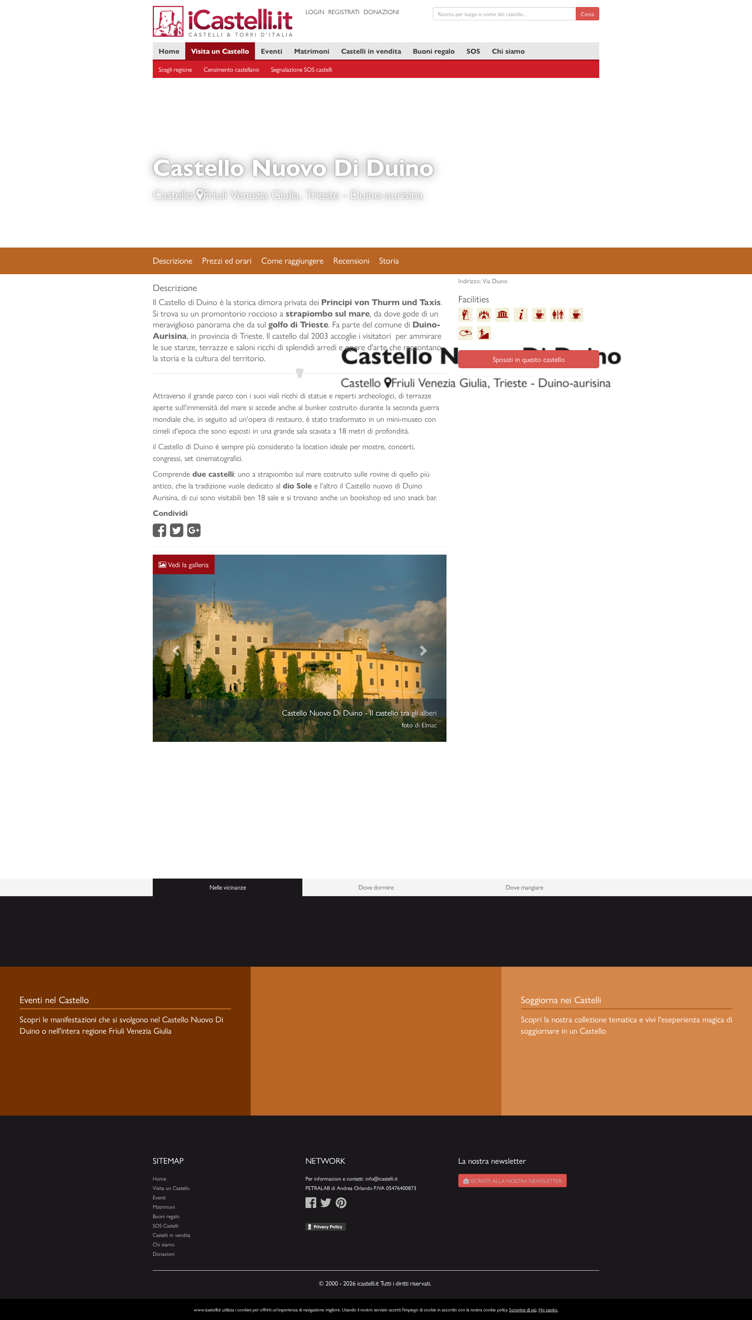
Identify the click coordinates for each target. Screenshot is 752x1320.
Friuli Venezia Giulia (251, 194)
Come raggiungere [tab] (292, 260)
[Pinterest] (341, 1224)
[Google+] (194, 532)
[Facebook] (159, 532)
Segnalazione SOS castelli (301, 69)
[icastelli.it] (223, 21)
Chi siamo (508, 51)
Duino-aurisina (386, 194)
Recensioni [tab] (351, 260)
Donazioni (381, 11)
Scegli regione (175, 69)
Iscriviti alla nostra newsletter (515, 1200)
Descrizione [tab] (172, 260)
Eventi (271, 51)
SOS (473, 51)
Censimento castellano (231, 69)
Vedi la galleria (187, 564)
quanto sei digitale (1, 1303)
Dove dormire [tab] (376, 906)
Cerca (587, 14)
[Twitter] (176, 532)
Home (169, 51)
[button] (175, 658)
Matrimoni (311, 51)
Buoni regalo (434, 51)
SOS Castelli (166, 1245)
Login (315, 11)
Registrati (344, 11)
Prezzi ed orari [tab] (226, 260)
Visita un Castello (220, 51)
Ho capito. (548, 1309)
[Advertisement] (299, 830)
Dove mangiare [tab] (524, 906)
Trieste (322, 194)
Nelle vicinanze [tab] (228, 906)
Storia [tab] (389, 260)
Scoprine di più (523, 1309)
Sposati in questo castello (529, 359)
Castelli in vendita (371, 51)
